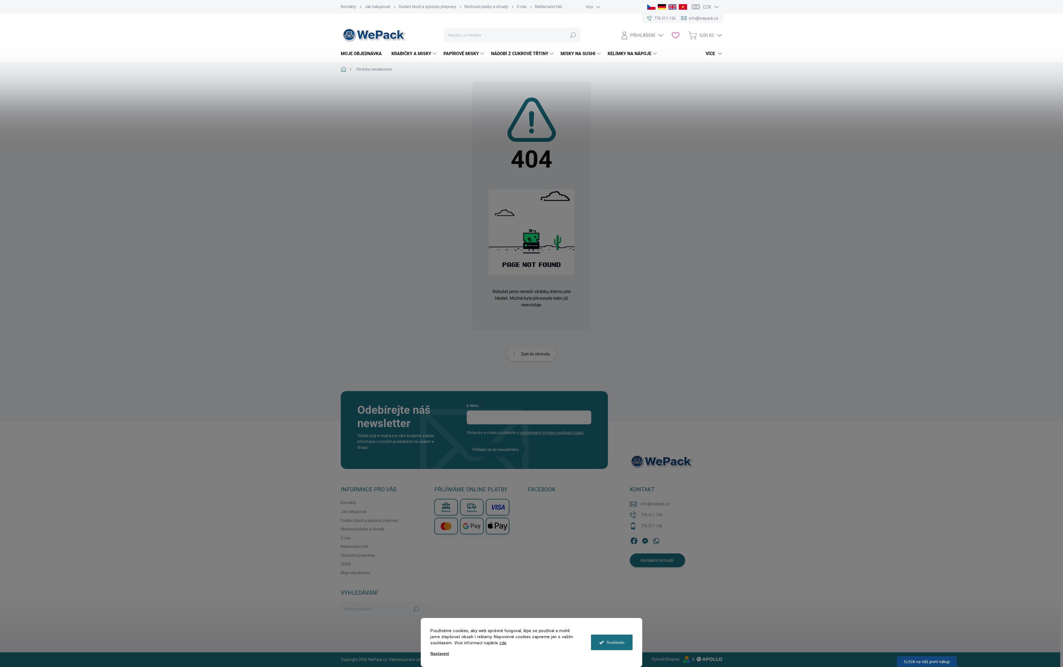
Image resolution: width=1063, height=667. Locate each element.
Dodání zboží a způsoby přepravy (427, 6)
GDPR (346, 564)
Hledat (573, 35)
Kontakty (348, 6)
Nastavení (439, 654)
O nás (522, 6)
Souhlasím (616, 642)
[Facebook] (634, 540)
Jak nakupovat (377, 6)
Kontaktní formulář (657, 560)
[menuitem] (363, 53)
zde (503, 642)
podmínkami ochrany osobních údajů (552, 432)
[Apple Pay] (497, 526)
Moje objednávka (355, 573)
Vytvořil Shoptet (666, 659)
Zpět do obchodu (535, 354)
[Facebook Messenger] (645, 540)
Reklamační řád (548, 6)
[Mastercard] (446, 526)
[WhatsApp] (656, 540)
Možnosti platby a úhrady (486, 6)
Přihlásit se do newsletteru (496, 449)
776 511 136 (651, 515)
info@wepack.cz (655, 504)
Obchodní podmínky (358, 555)
